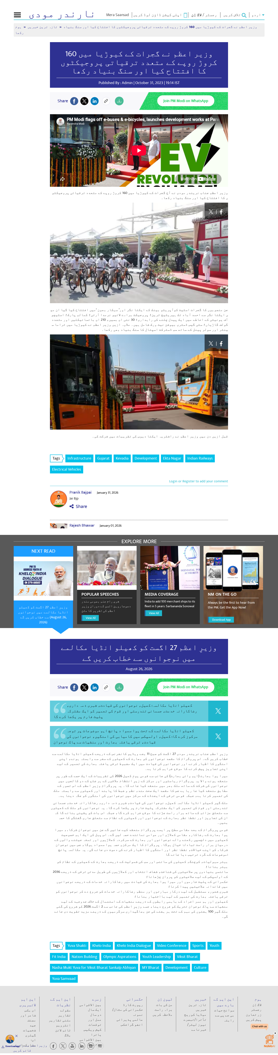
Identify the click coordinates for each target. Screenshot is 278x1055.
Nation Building (84, 957)
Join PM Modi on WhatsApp (185, 101)
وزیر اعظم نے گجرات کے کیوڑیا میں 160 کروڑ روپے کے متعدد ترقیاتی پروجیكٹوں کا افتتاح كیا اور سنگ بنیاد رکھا (139, 62)
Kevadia (122, 458)
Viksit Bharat (187, 957)
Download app (12, 1046)
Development (146, 458)
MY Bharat (150, 967)
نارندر (62, 14)
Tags (56, 458)
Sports (198, 946)
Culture (200, 967)
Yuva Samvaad (64, 979)
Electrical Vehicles (66, 469)
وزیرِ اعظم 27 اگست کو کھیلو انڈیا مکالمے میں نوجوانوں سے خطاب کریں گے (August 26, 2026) (43, 614)
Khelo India (101, 946)
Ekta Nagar (172, 458)
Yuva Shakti (77, 946)
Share (80, 507)
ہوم (19, 27)
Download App (221, 619)
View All (91, 617)
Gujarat (103, 458)
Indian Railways (200, 458)
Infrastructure (79, 458)
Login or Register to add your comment (198, 481)
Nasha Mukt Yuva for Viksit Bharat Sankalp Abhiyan (94, 967)
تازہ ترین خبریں (43, 27)
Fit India (59, 957)
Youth (214, 946)
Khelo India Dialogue (134, 946)
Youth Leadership (156, 957)
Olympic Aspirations (119, 957)
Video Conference (171, 946)
